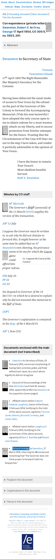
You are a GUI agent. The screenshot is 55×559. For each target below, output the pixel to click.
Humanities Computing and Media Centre (27, 514)
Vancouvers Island (41, 74)
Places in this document (20, 501)
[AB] (5, 311)
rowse (37, 2)
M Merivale (16, 203)
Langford (39, 426)
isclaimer (27, 6)
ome (4, 2)
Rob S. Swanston (28, 178)
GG (4, 284)
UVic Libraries (20, 517)
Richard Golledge (20, 448)
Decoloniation (24, 2)
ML (4, 14)
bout (11, 2)
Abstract (12, 45)
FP (4, 280)
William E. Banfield (28, 437)
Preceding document (19, 14)
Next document (40, 14)
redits (38, 6)
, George (29, 520)
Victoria (47, 70)
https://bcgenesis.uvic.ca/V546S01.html (27, 531)
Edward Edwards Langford (25, 402)
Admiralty (18, 386)
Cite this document (12, 17)
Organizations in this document (23, 490)
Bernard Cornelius (29, 415)
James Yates (11, 419)
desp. (13, 323)
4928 (30, 212)
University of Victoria (36, 517)
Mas (17, 6)
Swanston (10, 58)
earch (46, 6)
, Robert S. (15, 27)
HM (4, 276)
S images (48, 2)
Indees (9, 6)
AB (4, 223)
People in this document (20, 479)
